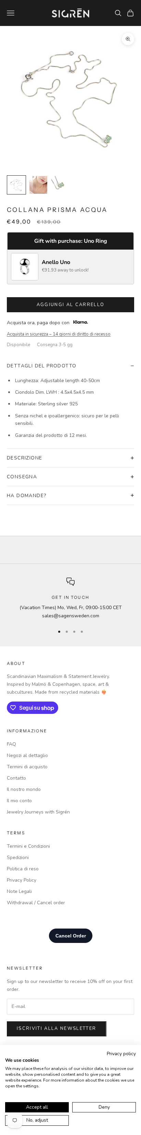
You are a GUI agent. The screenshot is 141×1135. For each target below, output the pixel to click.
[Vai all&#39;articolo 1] (16, 184)
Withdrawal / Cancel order (36, 902)
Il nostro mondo (24, 789)
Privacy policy (121, 1053)
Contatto (16, 778)
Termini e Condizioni (28, 846)
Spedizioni (18, 857)
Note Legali (19, 891)
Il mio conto (19, 800)
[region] (70, 599)
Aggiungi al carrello (71, 305)
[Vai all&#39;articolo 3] (60, 184)
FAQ (11, 744)
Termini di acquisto (27, 767)
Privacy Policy (21, 880)
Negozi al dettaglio (27, 755)
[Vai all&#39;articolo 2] (38, 184)
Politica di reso (23, 869)
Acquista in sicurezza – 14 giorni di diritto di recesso (59, 334)
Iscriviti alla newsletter (57, 1028)
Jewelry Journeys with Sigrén (38, 812)
